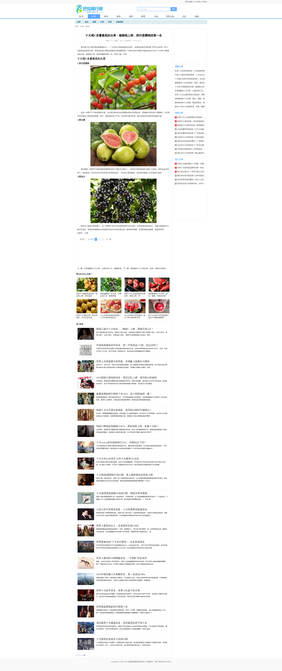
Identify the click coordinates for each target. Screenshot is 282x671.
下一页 (108, 239)
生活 (94, 16)
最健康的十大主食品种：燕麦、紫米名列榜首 (148, 268)
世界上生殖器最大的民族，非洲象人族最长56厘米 (123, 361)
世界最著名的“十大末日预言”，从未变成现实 (120, 541)
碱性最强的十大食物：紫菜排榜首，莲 (190, 103)
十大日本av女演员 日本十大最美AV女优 (117, 458)
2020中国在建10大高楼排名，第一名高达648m (120, 574)
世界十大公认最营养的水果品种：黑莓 (190, 95)
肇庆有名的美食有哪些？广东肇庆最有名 (193, 141)
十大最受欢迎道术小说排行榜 (112, 639)
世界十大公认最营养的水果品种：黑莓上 (193, 117)
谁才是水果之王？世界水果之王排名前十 (193, 172)
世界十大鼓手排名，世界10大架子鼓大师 (118, 590)
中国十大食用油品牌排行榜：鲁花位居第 (193, 168)
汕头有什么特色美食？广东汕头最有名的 (193, 145)
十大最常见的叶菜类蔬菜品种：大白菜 (190, 79)
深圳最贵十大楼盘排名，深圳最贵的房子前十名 (121, 622)
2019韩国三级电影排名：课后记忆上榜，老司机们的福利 (126, 377)
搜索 (173, 9)
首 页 (81, 16)
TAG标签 (197, 2)
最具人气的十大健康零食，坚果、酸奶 (190, 106)
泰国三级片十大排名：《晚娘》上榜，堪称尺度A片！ (125, 329)
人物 (156, 16)
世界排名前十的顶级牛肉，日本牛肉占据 (193, 183)
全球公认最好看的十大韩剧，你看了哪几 (193, 164)
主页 (76, 26)
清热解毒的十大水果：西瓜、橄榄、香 (190, 99)
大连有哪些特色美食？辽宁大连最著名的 (193, 129)
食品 (87, 26)
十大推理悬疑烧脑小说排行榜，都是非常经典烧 (121, 493)
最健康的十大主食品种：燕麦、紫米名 (190, 83)
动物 (197, 16)
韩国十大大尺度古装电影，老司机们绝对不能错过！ (124, 410)
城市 (131, 16)
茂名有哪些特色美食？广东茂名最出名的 (193, 133)
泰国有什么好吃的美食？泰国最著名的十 (193, 125)
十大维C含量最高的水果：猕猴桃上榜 (189, 87)
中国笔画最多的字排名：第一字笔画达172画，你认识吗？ (127, 345)
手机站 (204, 2)
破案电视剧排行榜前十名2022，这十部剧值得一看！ (124, 393)
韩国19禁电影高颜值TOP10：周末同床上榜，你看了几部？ (127, 426)
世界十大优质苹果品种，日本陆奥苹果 (190, 71)
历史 (184, 16)
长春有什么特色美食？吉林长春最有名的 (193, 137)
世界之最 (170, 16)
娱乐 (106, 16)
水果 (86, 233)
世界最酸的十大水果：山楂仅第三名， (190, 91)
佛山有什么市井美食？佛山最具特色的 (192, 153)
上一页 (90, 239)
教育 (143, 16)
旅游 (119, 16)
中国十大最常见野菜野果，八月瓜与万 (190, 75)
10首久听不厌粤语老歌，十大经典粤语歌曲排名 (121, 509)
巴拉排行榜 (132, 662)
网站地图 (188, 2)
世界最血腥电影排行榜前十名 (112, 606)
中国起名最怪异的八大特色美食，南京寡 (193, 149)
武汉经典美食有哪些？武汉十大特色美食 (193, 179)
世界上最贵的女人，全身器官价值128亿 (117, 525)
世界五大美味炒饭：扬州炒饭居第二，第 (193, 121)
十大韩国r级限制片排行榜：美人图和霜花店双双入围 (124, 474)
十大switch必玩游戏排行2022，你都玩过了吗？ (121, 442)
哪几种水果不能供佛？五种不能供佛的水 (193, 176)
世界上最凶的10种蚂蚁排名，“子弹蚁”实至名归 (121, 558)
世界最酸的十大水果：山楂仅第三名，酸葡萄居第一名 (105, 268)
